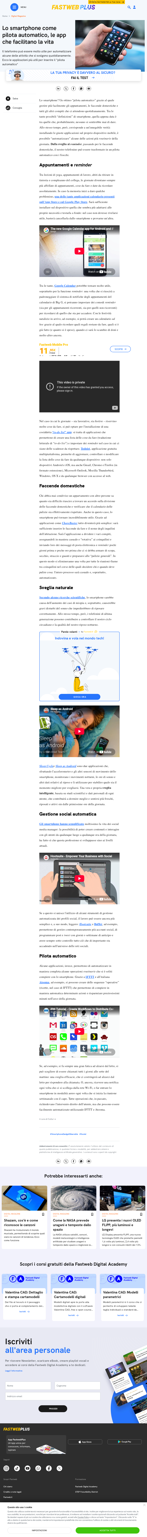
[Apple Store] (85, 1441)
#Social (82, 1134)
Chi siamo (7, 1486)
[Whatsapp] (38, 1468)
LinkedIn (58, 88)
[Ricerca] (129, 7)
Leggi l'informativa (13, 1370)
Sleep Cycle (46, 766)
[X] (59, 1468)
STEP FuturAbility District (86, 1492)
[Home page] (73, 7)
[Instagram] (6, 1468)
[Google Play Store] (125, 1441)
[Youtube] (27, 1468)
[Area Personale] (134, 7)
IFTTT (90, 977)
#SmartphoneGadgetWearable (64, 1134)
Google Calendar (65, 286)
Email (88, 88)
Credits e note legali (12, 1492)
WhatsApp (81, 88)
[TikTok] (17, 1468)
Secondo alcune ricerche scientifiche (62, 597)
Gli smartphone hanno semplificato (61, 824)
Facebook (73, 88)
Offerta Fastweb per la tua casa (105, 2)
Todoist (85, 448)
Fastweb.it (7, 1497)
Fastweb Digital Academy (86, 1486)
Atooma (44, 982)
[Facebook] (49, 1468)
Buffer (98, 924)
